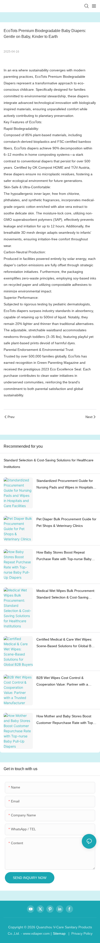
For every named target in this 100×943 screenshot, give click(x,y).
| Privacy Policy (79, 933)
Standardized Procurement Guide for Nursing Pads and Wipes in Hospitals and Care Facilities (64, 484)
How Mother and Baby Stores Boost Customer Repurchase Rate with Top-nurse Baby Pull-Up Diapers (65, 720)
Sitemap (59, 933)
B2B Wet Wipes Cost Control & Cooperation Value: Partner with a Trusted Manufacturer (62, 682)
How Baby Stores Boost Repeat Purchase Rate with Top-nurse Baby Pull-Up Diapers (64, 556)
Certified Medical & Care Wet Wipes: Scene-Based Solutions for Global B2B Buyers (65, 643)
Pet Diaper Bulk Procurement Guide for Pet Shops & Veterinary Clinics (66, 522)
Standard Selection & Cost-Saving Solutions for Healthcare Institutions (48, 463)
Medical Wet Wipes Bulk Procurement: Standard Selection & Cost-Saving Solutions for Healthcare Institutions (65, 594)
